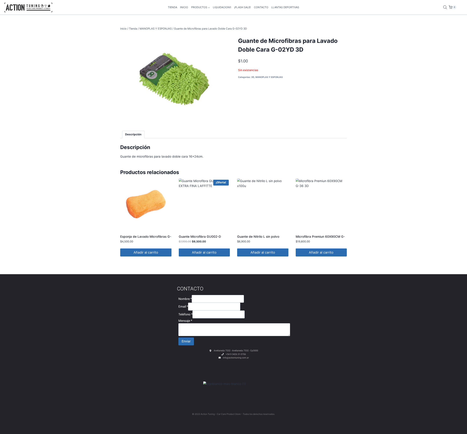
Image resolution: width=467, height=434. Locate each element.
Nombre (185, 298)
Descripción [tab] (133, 134)
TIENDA (172, 7)
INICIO (184, 7)
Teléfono (185, 314)
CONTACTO (261, 7)
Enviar (186, 341)
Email (183, 306)
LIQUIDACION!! (222, 7)
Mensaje (185, 321)
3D (252, 77)
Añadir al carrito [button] (146, 252)
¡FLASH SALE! (242, 7)
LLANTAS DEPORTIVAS (285, 7)
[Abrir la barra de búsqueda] (445, 7)
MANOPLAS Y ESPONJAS (269, 77)
